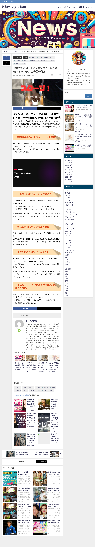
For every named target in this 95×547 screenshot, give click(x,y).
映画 (66, 278)
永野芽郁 (32, 57)
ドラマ (67, 238)
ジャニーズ (69, 224)
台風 (66, 264)
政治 (66, 274)
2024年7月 (68, 179)
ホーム (60, 7)
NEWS (67, 193)
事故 (66, 257)
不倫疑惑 (18, 60)
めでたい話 (69, 252)
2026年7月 (68, 162)
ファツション (69, 250)
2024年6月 (68, 181)
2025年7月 (68, 165)
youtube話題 (69, 202)
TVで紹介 (68, 200)
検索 (66, 92)
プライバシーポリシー (70, 7)
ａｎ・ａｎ (69, 190)
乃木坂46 (68, 255)
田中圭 (40, 57)
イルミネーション (71, 212)
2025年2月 (68, 170)
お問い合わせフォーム (85, 7)
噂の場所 (68, 269)
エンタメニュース (71, 214)
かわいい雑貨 (69, 219)
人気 (66, 259)
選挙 (66, 288)
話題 (66, 286)
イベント (68, 209)
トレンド (68, 240)
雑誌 (66, 293)
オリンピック (69, 217)
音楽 (66, 295)
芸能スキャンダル (50, 57)
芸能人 (25, 57)
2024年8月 (68, 177)
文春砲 (33, 60)
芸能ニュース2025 (20, 63)
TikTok (67, 197)
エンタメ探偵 (57, 74)
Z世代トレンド (70, 205)
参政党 (67, 262)
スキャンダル (17, 57)
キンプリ (68, 221)
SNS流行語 (69, 195)
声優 (66, 271)
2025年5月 (68, 167)
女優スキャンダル (43, 60)
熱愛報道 (26, 60)
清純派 (53, 60)
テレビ (67, 236)
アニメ (67, 207)
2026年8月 (68, 160)
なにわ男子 (69, 243)
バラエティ (69, 247)
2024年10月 (69, 172)
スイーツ (68, 226)
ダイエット (69, 233)
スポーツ (68, 231)
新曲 (66, 276)
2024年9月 (68, 174)
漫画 (66, 281)
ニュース (68, 245)
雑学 (66, 290)
